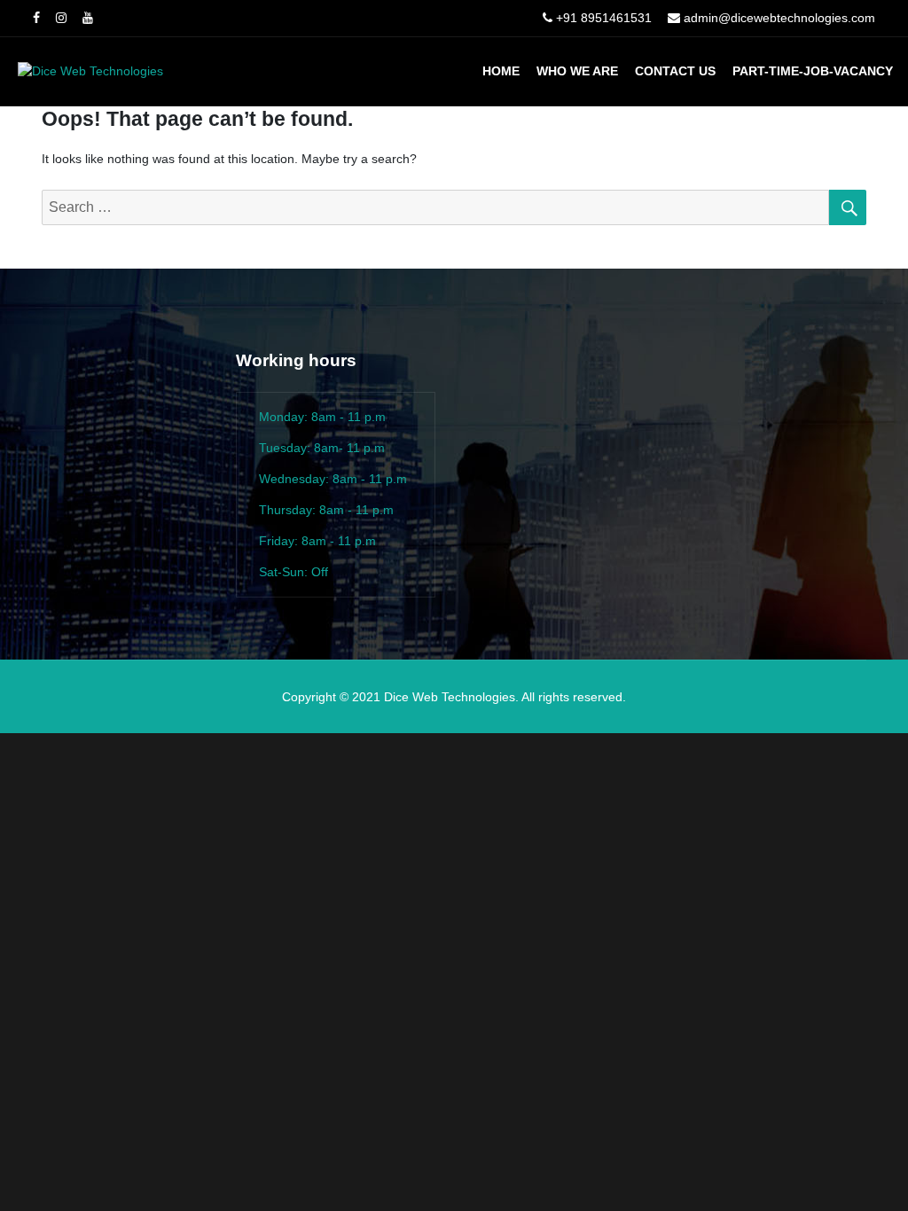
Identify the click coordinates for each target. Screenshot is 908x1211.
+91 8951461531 (604, 18)
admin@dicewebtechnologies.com (779, 18)
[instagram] (61, 18)
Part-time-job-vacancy (812, 71)
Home (501, 71)
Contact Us (675, 71)
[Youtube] (87, 18)
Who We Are (577, 71)
